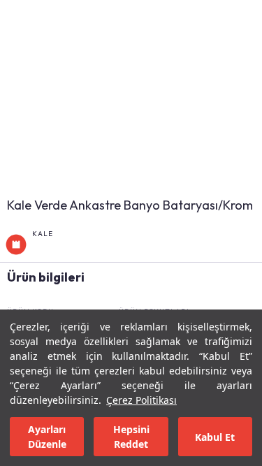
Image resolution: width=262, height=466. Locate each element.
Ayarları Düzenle (47, 437)
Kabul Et (215, 437)
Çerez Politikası (141, 400)
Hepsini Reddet (131, 437)
